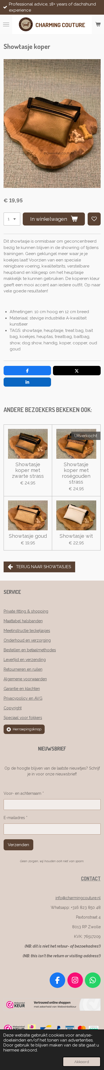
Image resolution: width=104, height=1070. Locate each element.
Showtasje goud (28, 536)
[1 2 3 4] (12, 219)
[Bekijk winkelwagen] (98, 24)
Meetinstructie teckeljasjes (27, 630)
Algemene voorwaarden (25, 679)
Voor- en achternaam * (24, 793)
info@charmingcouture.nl (78, 898)
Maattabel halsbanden (23, 621)
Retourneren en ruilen (23, 669)
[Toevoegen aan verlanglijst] (94, 219)
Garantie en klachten (22, 688)
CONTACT (91, 878)
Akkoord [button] (81, 1061)
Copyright (13, 708)
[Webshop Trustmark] (52, 1009)
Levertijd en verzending (25, 659)
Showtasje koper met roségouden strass (76, 473)
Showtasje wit (76, 536)
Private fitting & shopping (26, 611)
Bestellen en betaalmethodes (30, 650)
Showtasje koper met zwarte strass (28, 470)
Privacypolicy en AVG (23, 698)
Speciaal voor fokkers (23, 717)
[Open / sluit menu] (6, 24)
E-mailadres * (15, 817)
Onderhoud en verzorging (27, 640)
